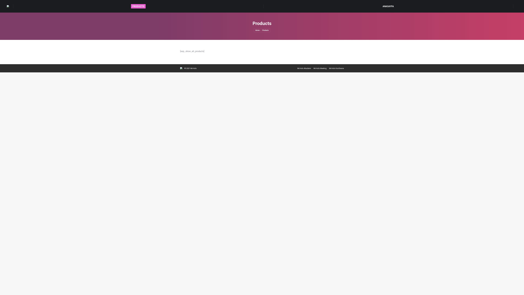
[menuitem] (138, 6)
